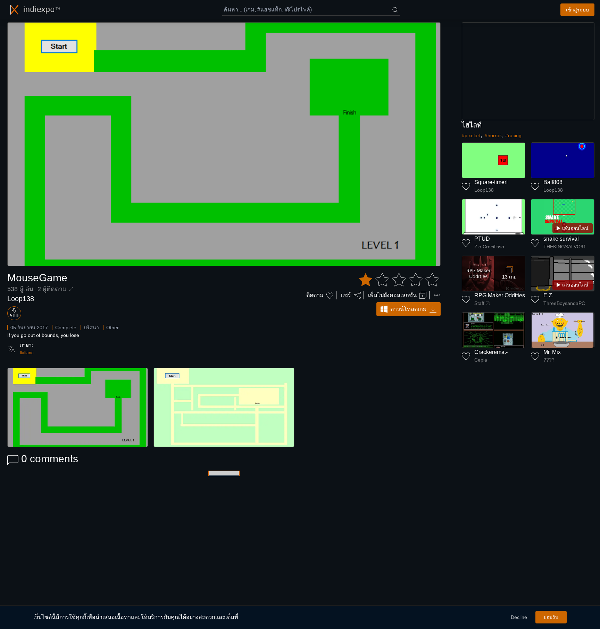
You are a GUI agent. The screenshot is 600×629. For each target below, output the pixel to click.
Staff (479, 303)
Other (112, 327)
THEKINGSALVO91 (564, 246)
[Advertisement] (528, 71)
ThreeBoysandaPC (564, 303)
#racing (513, 135)
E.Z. (548, 295)
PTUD (482, 239)
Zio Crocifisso (489, 246)
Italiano (27, 352)
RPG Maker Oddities (499, 295)
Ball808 (552, 182)
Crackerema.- (491, 352)
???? (549, 360)
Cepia (480, 360)
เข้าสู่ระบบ (577, 10)
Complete (65, 327)
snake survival (561, 239)
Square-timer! (491, 182)
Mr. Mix (552, 352)
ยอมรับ (551, 617)
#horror (493, 135)
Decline (519, 617)
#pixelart (471, 135)
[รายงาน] (437, 295)
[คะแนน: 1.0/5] (399, 280)
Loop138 (20, 299)
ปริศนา (91, 327)
